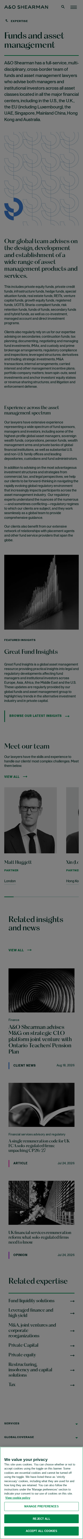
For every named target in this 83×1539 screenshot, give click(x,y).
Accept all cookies (41, 1531)
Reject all (41, 1518)
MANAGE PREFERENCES (41, 1506)
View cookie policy (17, 1497)
